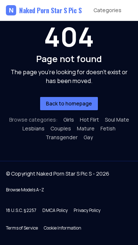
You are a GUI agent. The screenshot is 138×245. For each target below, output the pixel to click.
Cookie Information (62, 228)
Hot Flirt (89, 119)
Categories (107, 10)
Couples (60, 128)
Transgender (62, 137)
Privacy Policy (87, 210)
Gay (88, 137)
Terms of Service (22, 228)
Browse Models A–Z (25, 190)
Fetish (108, 128)
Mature (86, 128)
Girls (68, 119)
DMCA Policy (55, 210)
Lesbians (33, 128)
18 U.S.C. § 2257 (21, 210)
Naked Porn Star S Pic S (45, 10)
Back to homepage (69, 103)
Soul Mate (117, 119)
